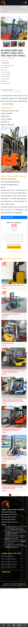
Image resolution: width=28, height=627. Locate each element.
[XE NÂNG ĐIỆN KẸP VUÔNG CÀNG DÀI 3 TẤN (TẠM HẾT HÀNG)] (6, 44)
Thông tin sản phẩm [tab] (7, 91)
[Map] (14, 625)
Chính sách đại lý (8, 556)
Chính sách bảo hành (9, 567)
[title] (3, 625)
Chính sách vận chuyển (10, 564)
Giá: (1, 63)
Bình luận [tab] (17, 91)
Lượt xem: (3, 60)
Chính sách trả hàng (9, 559)
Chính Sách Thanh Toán (10, 561)
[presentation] (2, 44)
